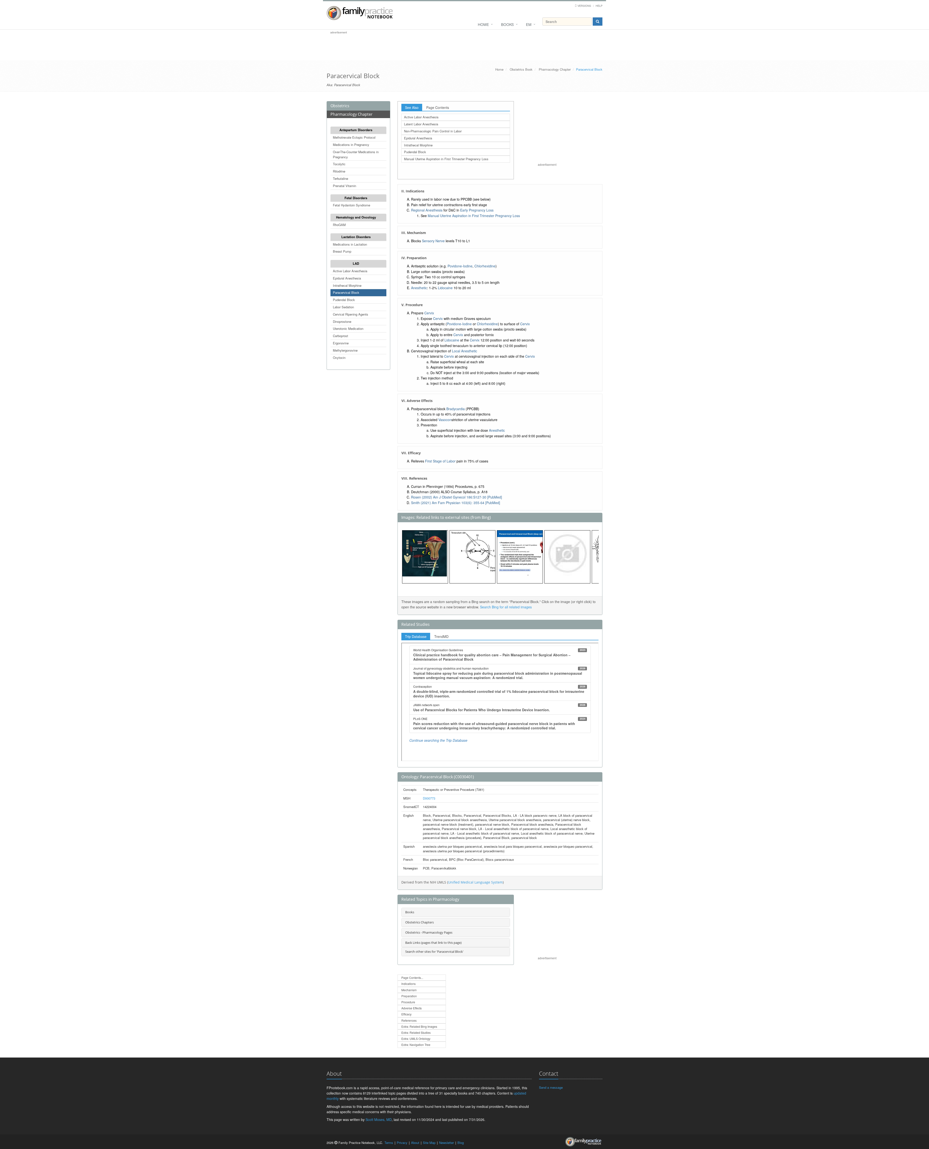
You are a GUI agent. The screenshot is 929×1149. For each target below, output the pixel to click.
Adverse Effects (411, 1008)
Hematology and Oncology (356, 217)
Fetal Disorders (356, 198)
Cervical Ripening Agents (350, 314)
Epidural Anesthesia (347, 278)
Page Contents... (412, 977)
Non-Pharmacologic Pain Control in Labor (433, 131)
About (415, 1142)
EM (529, 24)
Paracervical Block (346, 292)
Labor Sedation (343, 307)
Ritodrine (339, 171)
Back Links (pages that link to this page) (433, 942)
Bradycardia (455, 408)
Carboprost (340, 335)
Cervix (429, 312)
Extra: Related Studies (416, 1032)
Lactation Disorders (356, 236)
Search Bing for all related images (506, 607)
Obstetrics (339, 105)
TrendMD (441, 636)
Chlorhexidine (484, 266)
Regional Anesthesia (426, 210)
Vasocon (444, 419)
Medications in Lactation (350, 244)
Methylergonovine (345, 350)
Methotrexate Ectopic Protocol (354, 137)
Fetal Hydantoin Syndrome (351, 205)
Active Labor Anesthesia (350, 271)
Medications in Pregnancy (351, 144)
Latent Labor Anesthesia (421, 124)
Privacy (402, 1142)
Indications (408, 984)
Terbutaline (340, 178)
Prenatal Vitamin (344, 185)
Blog (460, 1142)
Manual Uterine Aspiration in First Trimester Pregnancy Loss (446, 159)
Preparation (409, 996)
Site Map (429, 1142)
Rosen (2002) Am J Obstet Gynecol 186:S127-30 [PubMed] (456, 497)
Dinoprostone (342, 321)
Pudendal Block (344, 299)
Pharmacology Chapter (555, 69)
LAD (356, 263)
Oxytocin (339, 357)
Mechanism (409, 990)
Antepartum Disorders (355, 130)
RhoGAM (339, 224)
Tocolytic (339, 164)
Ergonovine (341, 343)
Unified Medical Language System (475, 882)
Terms (388, 1142)
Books (507, 24)
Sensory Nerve (433, 240)
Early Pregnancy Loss (477, 210)
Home (483, 24)
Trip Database (416, 636)
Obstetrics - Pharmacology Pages (428, 932)
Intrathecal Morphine (347, 285)
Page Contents (437, 107)
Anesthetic (419, 287)
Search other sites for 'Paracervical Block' (434, 951)
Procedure (408, 1002)
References (409, 1020)
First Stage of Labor (440, 461)
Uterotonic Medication (348, 328)
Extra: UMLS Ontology (415, 1038)
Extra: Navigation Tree (415, 1045)
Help (599, 6)
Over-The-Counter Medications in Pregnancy (356, 154)
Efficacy (406, 1014)
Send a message (551, 1087)
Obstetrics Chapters (419, 922)
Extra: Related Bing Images (419, 1026)
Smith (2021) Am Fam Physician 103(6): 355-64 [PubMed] (455, 502)
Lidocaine (445, 287)
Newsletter (446, 1142)
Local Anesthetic (464, 350)
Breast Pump (342, 251)
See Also (412, 107)
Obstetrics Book (521, 69)
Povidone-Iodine (460, 266)
